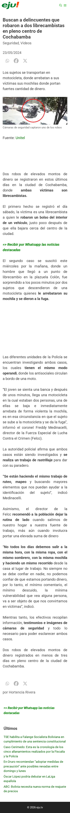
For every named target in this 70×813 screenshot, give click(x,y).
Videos (25, 43)
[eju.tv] (10, 5)
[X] (25, 61)
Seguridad (11, 43)
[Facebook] (16, 61)
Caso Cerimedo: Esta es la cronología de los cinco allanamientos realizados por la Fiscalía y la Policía (34, 751)
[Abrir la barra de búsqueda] (60, 5)
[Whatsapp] (7, 61)
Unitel (20, 138)
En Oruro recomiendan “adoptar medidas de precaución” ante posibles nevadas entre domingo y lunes (33, 766)
